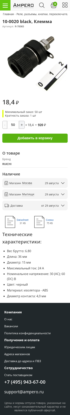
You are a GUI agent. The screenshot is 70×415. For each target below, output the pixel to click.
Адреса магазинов (17, 354)
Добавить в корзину (35, 138)
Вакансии (11, 326)
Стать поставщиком (18, 375)
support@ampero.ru (24, 391)
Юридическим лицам (19, 347)
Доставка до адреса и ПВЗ (22, 361)
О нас (8, 319)
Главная (9, 14)
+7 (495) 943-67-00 (25, 382)
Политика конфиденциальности (27, 333)
